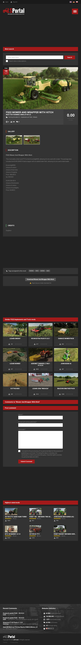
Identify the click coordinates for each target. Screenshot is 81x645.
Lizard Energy (15, 338)
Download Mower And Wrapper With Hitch (40, 279)
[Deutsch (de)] (74, 2)
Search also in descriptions (17, 61)
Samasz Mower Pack (66, 338)
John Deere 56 (66, 363)
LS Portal (13, 11)
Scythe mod (15, 388)
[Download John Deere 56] (66, 355)
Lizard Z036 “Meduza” (40, 388)
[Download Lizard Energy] (15, 329)
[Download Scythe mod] (15, 379)
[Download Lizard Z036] (40, 379)
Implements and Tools (26, 117)
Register (15, 2)
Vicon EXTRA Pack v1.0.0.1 (40, 338)
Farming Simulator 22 (14, 117)
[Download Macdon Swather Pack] (66, 379)
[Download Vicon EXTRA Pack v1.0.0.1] (40, 329)
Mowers (35, 117)
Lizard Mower (15, 363)
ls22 (48, 270)
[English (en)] (71, 2)
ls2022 (42, 270)
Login (6, 2)
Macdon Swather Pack (66, 388)
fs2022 (31, 270)
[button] (75, 11)
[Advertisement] (40, 31)
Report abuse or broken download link (41, 283)
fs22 (37, 270)
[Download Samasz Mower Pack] (66, 329)
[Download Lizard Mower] (15, 355)
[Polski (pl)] (77, 2)
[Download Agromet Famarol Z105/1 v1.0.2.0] (40, 355)
